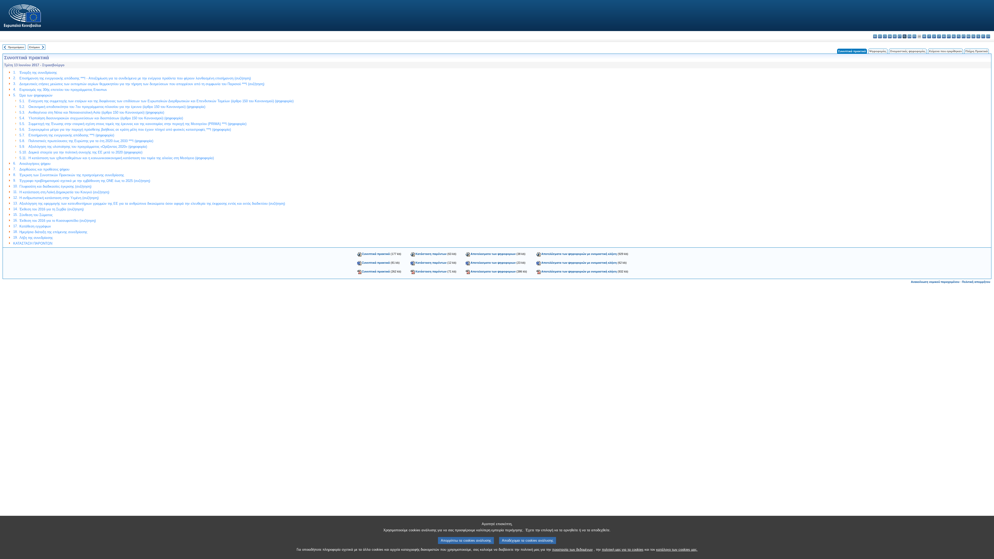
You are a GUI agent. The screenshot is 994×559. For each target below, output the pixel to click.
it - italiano (929, 36)
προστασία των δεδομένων (572, 549)
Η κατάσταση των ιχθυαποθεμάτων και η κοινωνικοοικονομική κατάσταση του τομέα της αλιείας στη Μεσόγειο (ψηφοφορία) (121, 158)
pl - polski (959, 36)
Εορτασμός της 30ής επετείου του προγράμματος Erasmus (63, 90)
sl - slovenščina (978, 36)
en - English (909, 36)
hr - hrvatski (924, 36)
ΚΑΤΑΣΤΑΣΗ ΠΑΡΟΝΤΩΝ (32, 243)
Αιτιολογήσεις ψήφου (34, 164)
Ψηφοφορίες (878, 51)
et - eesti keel (900, 36)
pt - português (964, 36)
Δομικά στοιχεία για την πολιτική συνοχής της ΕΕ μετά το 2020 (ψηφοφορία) (85, 152)
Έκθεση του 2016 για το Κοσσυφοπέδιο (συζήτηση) (57, 221)
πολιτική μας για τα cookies (623, 549)
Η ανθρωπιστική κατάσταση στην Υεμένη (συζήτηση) (59, 198)
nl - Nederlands (954, 36)
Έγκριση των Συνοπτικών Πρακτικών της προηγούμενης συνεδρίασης (71, 175)
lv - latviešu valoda (934, 36)
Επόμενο (34, 47)
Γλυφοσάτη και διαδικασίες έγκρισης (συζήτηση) (55, 186)
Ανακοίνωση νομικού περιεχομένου (935, 281)
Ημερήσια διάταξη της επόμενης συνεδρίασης (53, 232)
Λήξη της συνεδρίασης (36, 238)
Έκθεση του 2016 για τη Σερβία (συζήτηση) (51, 209)
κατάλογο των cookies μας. (677, 549)
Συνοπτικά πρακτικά (376, 253)
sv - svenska (988, 36)
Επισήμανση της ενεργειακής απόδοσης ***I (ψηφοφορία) (71, 135)
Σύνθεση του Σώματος (36, 215)
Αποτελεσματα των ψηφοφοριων (493, 253)
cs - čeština (885, 36)
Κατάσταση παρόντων (431, 253)
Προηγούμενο (16, 47)
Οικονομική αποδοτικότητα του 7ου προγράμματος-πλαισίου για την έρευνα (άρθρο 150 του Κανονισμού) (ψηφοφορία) (116, 107)
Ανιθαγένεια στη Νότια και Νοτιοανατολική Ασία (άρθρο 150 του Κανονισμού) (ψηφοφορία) (96, 112)
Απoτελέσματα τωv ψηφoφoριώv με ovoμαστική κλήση (579, 253)
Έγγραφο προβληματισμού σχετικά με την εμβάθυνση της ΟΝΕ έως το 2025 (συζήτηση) (84, 181)
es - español (880, 36)
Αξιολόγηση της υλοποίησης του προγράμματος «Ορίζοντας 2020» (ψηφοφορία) (87, 147)
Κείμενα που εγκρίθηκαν (945, 51)
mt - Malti (949, 36)
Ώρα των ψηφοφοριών (36, 95)
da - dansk (890, 36)
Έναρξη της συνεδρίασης (38, 73)
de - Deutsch (895, 36)
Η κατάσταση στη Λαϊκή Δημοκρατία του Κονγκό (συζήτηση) (64, 192)
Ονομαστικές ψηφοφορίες (908, 51)
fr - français (914, 36)
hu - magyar (944, 36)
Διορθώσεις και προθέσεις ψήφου (44, 169)
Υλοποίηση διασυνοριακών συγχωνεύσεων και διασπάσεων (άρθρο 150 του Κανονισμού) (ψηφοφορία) (105, 118)
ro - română (968, 36)
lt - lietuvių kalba (939, 36)
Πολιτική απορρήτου (976, 281)
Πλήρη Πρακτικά (976, 51)
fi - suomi (983, 36)
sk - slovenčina (973, 36)
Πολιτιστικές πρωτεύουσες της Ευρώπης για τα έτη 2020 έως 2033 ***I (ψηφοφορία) (90, 141)
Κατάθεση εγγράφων (35, 226)
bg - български (875, 36)
